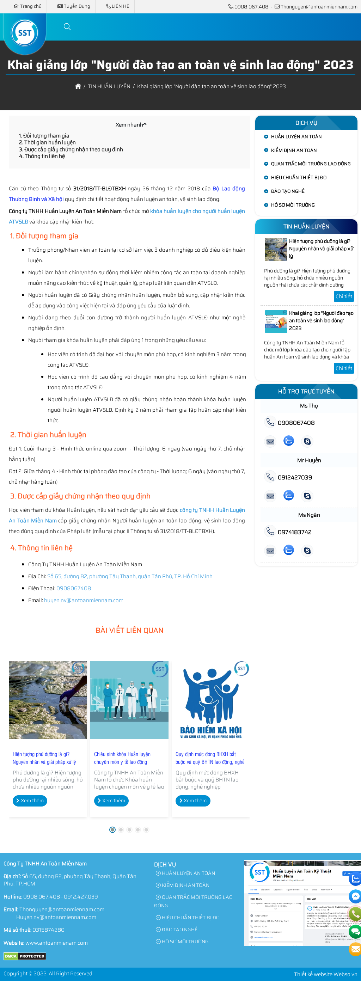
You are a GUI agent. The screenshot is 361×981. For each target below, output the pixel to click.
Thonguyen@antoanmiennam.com (319, 7)
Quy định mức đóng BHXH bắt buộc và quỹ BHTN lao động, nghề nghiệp (210, 761)
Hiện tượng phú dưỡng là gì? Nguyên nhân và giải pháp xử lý (44, 757)
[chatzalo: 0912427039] (288, 496)
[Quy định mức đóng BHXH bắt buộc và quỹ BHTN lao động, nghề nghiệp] (211, 700)
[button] (67, 27)
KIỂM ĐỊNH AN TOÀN (294, 150)
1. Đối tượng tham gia (44, 135)
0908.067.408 (251, 7)
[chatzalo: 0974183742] (288, 551)
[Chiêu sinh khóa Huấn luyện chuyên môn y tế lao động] (129, 700)
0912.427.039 (81, 897)
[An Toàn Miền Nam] (25, 50)
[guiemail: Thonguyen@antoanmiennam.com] (270, 441)
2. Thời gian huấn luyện (47, 142)
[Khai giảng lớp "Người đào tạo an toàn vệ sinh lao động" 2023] (276, 331)
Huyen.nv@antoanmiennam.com (56, 917)
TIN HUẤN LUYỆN (306, 226)
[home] (78, 86)
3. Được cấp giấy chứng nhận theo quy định (71, 149)
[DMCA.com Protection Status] (25, 959)
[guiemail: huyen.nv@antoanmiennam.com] (270, 496)
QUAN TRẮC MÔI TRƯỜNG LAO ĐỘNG (311, 163)
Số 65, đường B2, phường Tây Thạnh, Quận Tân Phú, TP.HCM (70, 880)
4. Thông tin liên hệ (42, 156)
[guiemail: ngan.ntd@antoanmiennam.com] (270, 551)
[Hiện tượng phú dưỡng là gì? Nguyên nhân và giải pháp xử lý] (48, 700)
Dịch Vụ (306, 122)
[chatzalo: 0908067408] (288, 441)
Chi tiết (344, 296)
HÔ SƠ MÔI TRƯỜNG (293, 205)
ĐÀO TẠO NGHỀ (288, 191)
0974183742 (294, 532)
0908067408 (295, 422)
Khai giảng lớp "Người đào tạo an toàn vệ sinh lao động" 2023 (321, 320)
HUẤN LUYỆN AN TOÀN (296, 136)
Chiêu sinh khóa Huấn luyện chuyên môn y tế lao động (122, 757)
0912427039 (294, 477)
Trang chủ (31, 6)
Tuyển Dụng (77, 6)
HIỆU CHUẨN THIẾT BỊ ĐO (298, 177)
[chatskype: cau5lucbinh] (307, 441)
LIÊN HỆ (120, 6)
